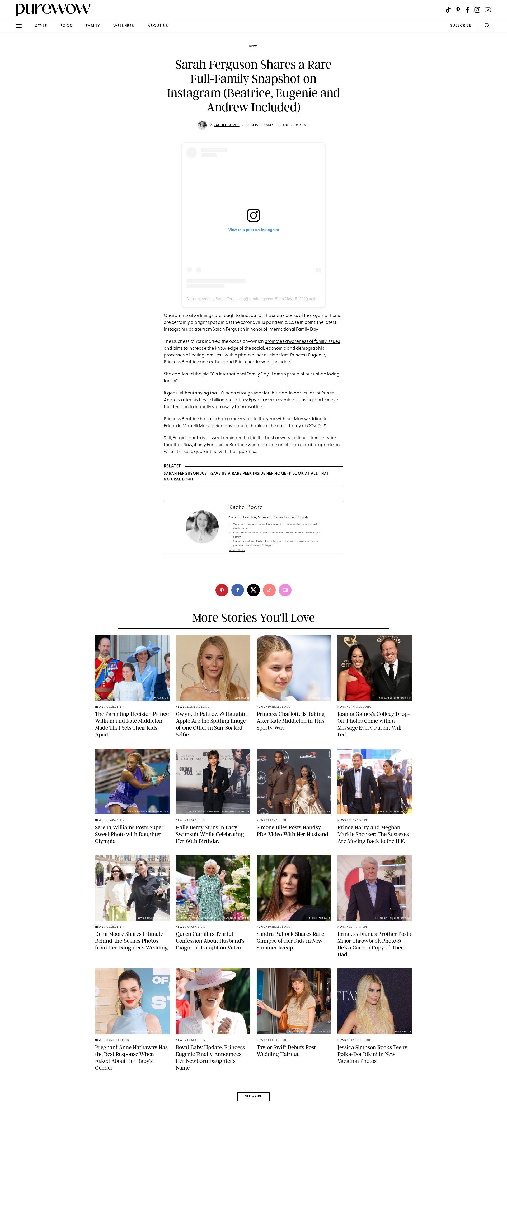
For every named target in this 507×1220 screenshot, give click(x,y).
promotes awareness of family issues (302, 341)
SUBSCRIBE (460, 26)
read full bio (237, 550)
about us (158, 26)
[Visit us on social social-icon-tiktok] (448, 10)
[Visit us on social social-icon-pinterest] (458, 10)
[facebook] (10, 82)
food (66, 26)
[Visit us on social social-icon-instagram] (477, 10)
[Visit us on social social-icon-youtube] (488, 10)
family (93, 26)
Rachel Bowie (226, 125)
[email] (10, 125)
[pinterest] (10, 68)
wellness (123, 26)
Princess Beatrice (181, 362)
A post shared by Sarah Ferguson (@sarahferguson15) (232, 299)
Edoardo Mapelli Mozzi (187, 426)
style (41, 26)
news (253, 46)
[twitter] (10, 97)
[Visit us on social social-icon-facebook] (467, 10)
